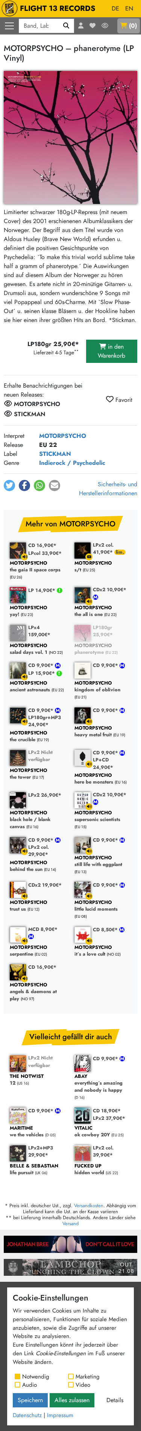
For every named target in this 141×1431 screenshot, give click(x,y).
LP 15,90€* (42, 673)
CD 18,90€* (107, 1110)
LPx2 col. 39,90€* (103, 1151)
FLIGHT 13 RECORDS (58, 8)
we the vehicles (27, 1131)
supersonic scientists (97, 816)
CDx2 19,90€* (45, 885)
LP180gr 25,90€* (103, 631)
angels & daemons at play (33, 992)
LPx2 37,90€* (109, 1118)
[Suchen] (66, 26)
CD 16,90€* (42, 545)
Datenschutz (27, 1415)
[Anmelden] (80, 25)
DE (115, 8)
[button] (9, 485)
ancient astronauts (30, 686)
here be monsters (93, 778)
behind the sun (28, 866)
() (133, 25)
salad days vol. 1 (28, 649)
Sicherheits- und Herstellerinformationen (108, 488)
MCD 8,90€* (43, 929)
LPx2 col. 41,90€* (103, 548)
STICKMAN (55, 454)
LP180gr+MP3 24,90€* (44, 721)
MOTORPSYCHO (62, 436)
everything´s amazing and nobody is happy (98, 1083)
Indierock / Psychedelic (72, 463)
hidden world (89, 1169)
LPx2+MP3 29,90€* (40, 1151)
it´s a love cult (93, 950)
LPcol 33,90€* (45, 553)
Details (114, 1400)
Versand (70, 1223)
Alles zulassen (72, 1400)
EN (129, 8)
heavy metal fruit (93, 731)
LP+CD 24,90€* (103, 763)
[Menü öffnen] (9, 25)
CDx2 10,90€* (109, 589)
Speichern (30, 1400)
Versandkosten (88, 1205)
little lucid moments (96, 906)
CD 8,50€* (106, 929)
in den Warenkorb (111, 351)
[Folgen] (105, 25)
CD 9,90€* (41, 665)
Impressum (60, 1415)
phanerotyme (93, 649)
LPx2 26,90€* (44, 795)
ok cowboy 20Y (92, 1131)
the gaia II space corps (35, 566)
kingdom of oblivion (97, 686)
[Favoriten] (92, 25)
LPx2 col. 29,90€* (38, 851)
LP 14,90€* (42, 590)
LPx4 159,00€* (39, 631)
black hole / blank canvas (30, 820)
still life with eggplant (98, 861)
